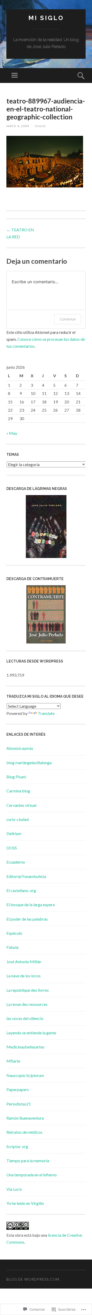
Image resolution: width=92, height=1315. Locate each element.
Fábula (12, 947)
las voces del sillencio (24, 1018)
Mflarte (13, 1060)
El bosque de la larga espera (30, 904)
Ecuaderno (15, 861)
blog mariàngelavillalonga (29, 762)
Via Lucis (14, 1189)
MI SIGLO (46, 18)
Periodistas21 (18, 1103)
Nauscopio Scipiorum (25, 1075)
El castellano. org (21, 890)
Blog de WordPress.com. (33, 1279)
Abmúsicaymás (19, 748)
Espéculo (14, 933)
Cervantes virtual (21, 805)
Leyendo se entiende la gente (31, 1032)
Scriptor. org (17, 1146)
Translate (46, 713)
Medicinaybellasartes (25, 1046)
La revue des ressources (27, 1004)
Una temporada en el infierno (31, 1174)
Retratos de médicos (24, 1132)
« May (11, 433)
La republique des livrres (27, 990)
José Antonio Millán (23, 961)
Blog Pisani (16, 776)
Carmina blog (18, 790)
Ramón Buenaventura (25, 1117)
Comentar (68, 319)
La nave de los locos (23, 975)
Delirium (13, 833)
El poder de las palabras (27, 918)
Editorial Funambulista (26, 876)
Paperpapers (17, 1089)
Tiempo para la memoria (27, 1160)
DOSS (11, 847)
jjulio (40, 126)
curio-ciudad (17, 819)
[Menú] (14, 75)
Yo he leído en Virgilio (25, 1203)
